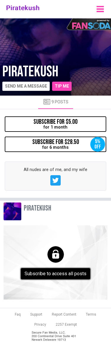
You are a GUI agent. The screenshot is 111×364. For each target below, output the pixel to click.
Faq (18, 314)
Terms (91, 314)
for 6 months (66, 144)
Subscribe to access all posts (55, 273)
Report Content (64, 314)
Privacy (40, 324)
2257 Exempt (66, 324)
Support (36, 314)
